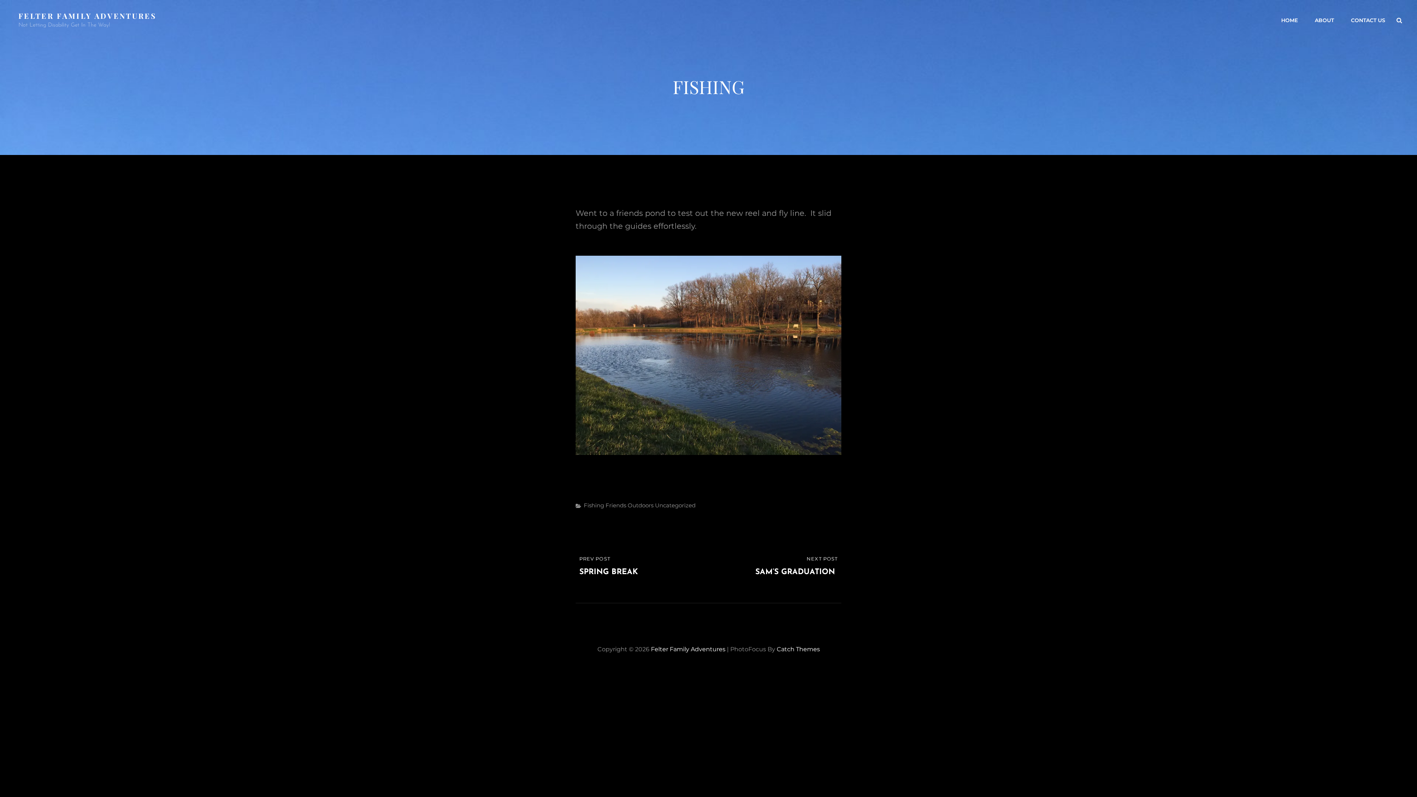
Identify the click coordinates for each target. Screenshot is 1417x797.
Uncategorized (675, 505)
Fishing (594, 505)
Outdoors (641, 505)
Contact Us (1368, 20)
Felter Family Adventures (87, 16)
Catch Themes (798, 649)
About (1324, 20)
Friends (616, 505)
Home (1289, 20)
